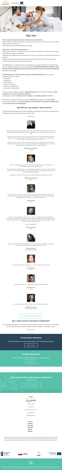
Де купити (30, 427)
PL (18, 3)
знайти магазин (31, 345)
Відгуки (30, 429)
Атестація (30, 425)
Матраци (30, 423)
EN (14, 3)
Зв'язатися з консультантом (31, 385)
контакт (30, 431)
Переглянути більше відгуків (31, 315)
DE (16, 3)
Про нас (30, 421)
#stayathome (31, 361)
